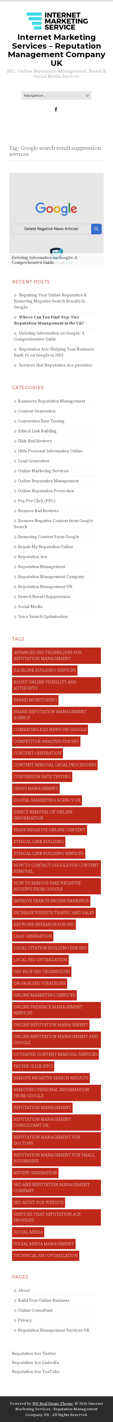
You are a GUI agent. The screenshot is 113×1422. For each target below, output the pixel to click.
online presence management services (48, 1010)
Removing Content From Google (48, 537)
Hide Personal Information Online (50, 451)
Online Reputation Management (48, 481)
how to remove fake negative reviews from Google (47, 886)
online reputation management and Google (56, 1039)
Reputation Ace (32, 557)
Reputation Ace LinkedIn (35, 1362)
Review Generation (35, 1173)
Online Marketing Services (43, 471)
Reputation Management (41, 567)
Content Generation (36, 411)
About (24, 1290)
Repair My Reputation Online (45, 547)
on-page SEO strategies (40, 983)
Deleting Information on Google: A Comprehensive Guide (44, 260)
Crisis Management (36, 788)
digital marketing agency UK (47, 800)
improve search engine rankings (51, 901)
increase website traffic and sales (54, 913)
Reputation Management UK (45, 587)
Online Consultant (35, 1310)
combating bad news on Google (50, 729)
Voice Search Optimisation (42, 616)
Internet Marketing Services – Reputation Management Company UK (56, 50)
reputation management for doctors (47, 1140)
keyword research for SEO (44, 924)
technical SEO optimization (46, 1256)
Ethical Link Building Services (49, 853)
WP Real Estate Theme (52, 1403)
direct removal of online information (43, 815)
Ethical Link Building (37, 431)
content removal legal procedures (55, 765)
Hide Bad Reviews (35, 441)
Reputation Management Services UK (53, 1330)
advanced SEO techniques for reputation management (48, 655)
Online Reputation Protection (46, 491)
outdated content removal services (55, 1054)
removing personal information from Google (51, 1093)
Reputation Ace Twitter (34, 1353)
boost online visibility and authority (45, 685)
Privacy (25, 1320)
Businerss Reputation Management (51, 401)
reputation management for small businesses (54, 1158)
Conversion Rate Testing (41, 421)
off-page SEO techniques (42, 971)
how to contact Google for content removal (56, 868)
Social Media (30, 606)
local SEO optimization (40, 960)
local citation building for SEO (50, 948)
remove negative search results (51, 1078)
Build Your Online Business (44, 1300)
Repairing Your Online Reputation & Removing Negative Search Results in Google (50, 301)
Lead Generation (33, 461)
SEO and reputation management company (52, 1188)
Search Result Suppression (44, 597)
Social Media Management (44, 1244)
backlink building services (45, 670)
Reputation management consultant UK (42, 1122)
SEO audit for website (39, 1202)
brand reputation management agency (50, 715)
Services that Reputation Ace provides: (56, 365)
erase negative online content (50, 830)
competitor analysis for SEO (46, 741)
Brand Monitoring (35, 700)
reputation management (42, 1107)
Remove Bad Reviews (38, 511)
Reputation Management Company (51, 577)
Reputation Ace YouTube (36, 1372)
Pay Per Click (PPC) (36, 501)
